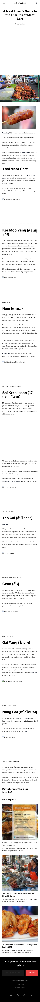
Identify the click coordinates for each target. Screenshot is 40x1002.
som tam (34, 673)
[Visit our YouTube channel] (10, 995)
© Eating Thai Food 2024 (20, 980)
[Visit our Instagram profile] (24, 995)
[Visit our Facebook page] (17, 995)
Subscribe (31, 973)
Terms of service (20, 988)
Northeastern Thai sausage (11, 481)
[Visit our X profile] (31, 995)
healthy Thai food (24, 718)
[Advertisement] (20, 49)
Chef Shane (6, 353)
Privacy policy (20, 984)
